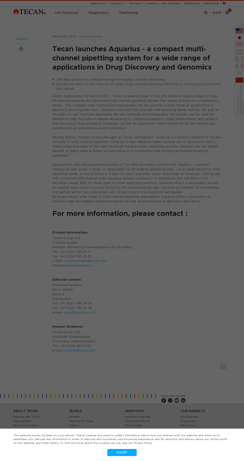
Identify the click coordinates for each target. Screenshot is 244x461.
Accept (122, 452)
